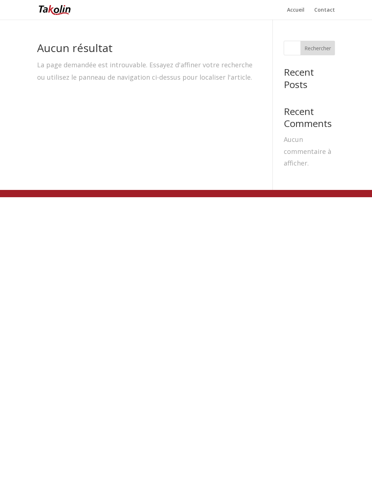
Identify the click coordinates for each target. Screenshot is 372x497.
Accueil (295, 10)
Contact (324, 10)
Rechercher (317, 48)
